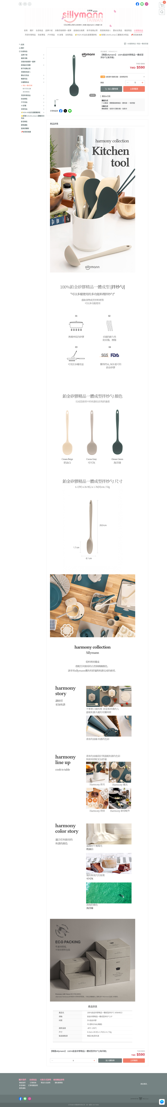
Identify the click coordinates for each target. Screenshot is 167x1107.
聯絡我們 (22, 1082)
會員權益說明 (58, 1080)
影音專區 (22, 1085)
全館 (102, 77)
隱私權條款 (59, 1082)
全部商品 (33, 1080)
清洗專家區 (26, 92)
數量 (102, 82)
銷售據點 (22, 1088)
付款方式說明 (45, 1080)
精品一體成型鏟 (27, 85)
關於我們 (22, 1080)
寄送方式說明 (45, 1082)
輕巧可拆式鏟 (27, 89)
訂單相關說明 (33, 1085)
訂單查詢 (33, 1082)
